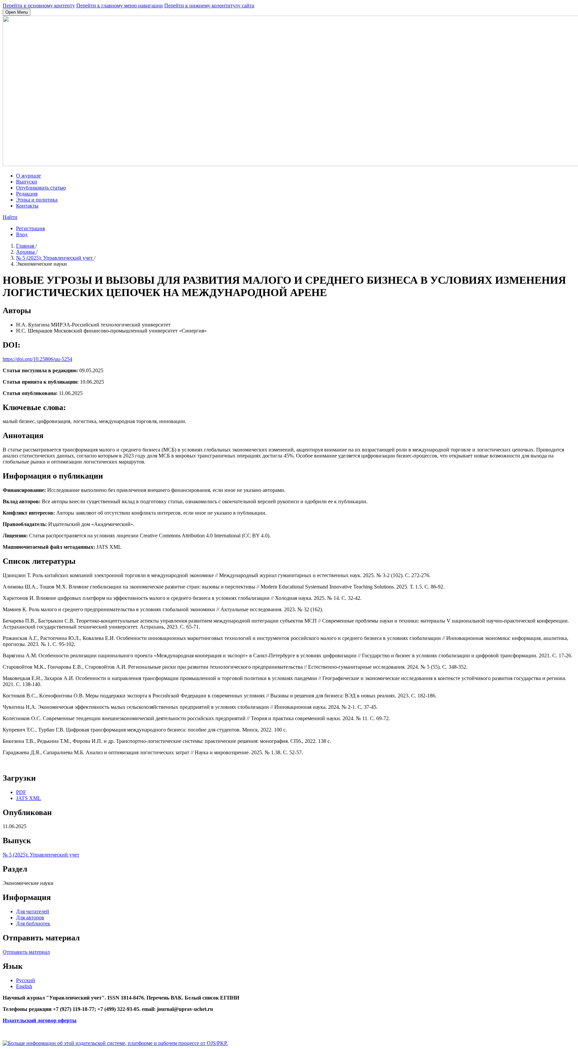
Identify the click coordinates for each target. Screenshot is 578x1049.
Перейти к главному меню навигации (119, 5)
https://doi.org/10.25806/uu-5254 (37, 359)
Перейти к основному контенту (39, 5)
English (24, 986)
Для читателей (32, 911)
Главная (25, 246)
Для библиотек (33, 923)
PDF (21, 792)
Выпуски (26, 181)
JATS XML (28, 798)
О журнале (28, 175)
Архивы (26, 252)
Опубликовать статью (41, 187)
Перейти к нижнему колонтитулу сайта (209, 5)
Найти (10, 217)
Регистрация (30, 228)
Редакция (26, 193)
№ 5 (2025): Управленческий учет (55, 258)
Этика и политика (37, 200)
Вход (21, 234)
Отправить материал (26, 952)
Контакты (27, 206)
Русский (25, 980)
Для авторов (30, 917)
